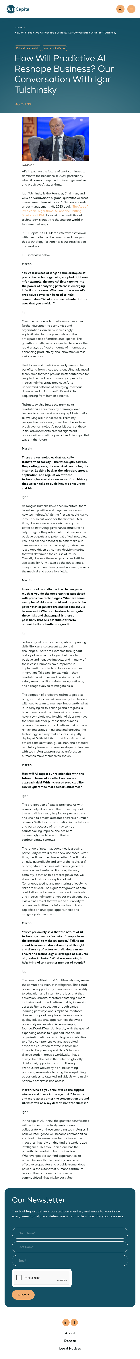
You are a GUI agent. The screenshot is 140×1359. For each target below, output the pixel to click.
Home (18, 27)
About (70, 1333)
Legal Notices (70, 1348)
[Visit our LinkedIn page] (66, 1322)
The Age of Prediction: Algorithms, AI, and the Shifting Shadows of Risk (55, 211)
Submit (23, 1295)
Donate (70, 1341)
